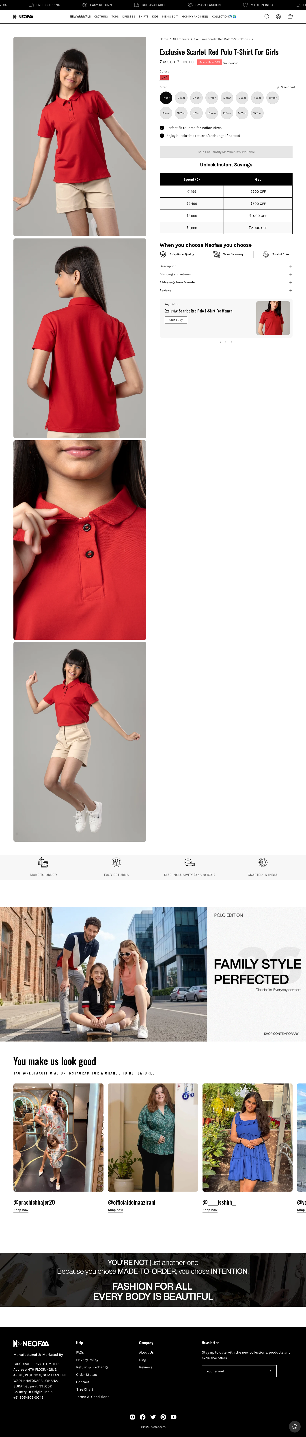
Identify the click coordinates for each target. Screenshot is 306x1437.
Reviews (165, 290)
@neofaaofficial (40, 1072)
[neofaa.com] (23, 17)
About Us (146, 1352)
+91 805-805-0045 (28, 1397)
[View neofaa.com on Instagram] (132, 1417)
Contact (82, 1382)
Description (168, 266)
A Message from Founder (178, 282)
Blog (142, 1360)
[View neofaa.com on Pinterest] (163, 1417)
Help (79, 1342)
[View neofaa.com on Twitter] (153, 1417)
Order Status (86, 1374)
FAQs (80, 1352)
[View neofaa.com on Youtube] (173, 1417)
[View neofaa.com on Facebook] (142, 1417)
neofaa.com (158, 1426)
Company (146, 1342)
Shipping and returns (175, 274)
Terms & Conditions (92, 1397)
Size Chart (84, 1389)
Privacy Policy (87, 1360)
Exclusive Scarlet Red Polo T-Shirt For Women (199, 311)
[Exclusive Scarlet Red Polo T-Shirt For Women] (273, 318)
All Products (180, 39)
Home (164, 39)
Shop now (20, 1210)
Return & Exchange (92, 1367)
